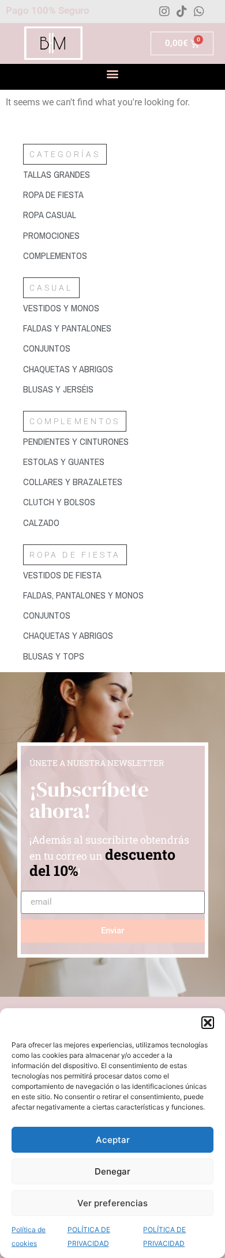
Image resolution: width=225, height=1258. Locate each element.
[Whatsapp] (199, 11)
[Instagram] (164, 11)
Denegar (112, 1171)
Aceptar (113, 1139)
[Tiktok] (181, 11)
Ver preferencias (112, 1203)
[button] (207, 1022)
